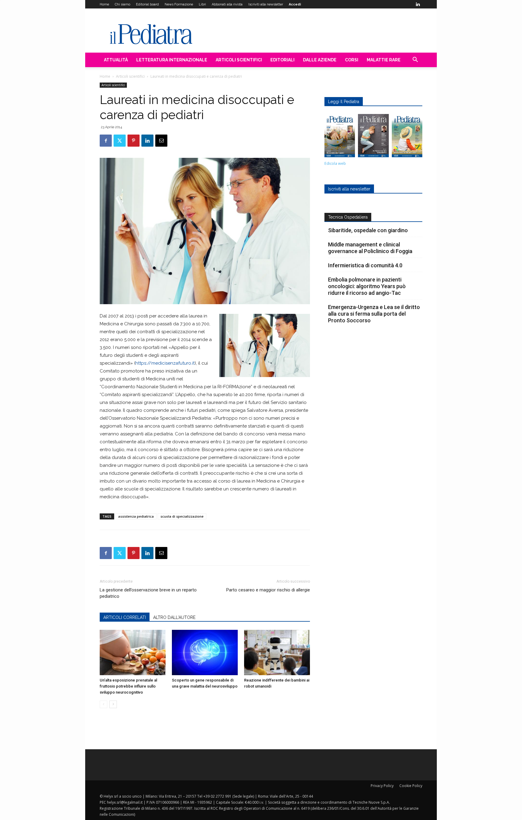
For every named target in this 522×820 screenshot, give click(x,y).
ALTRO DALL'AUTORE (174, 617)
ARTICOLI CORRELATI (124, 617)
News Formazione (179, 4)
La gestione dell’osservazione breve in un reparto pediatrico (148, 593)
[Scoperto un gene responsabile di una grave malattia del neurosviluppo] (205, 652)
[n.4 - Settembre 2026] (339, 137)
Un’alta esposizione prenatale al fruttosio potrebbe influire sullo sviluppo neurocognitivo (128, 686)
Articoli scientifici (239, 59)
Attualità (116, 59)
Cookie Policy (410, 785)
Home (104, 4)
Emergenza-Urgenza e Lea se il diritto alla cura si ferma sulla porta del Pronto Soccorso (374, 314)
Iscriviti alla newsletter (265, 4)
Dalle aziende (320, 59)
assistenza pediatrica (136, 516)
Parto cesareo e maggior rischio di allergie (268, 590)
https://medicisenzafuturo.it (165, 363)
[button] (415, 60)
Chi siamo (122, 4)
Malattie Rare (384, 59)
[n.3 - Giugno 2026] (373, 137)
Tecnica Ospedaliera (348, 217)
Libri (202, 4)
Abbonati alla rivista (227, 4)
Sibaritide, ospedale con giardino (368, 230)
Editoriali (282, 59)
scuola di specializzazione (182, 516)
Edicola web (335, 163)
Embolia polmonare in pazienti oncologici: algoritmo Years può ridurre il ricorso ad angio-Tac (367, 286)
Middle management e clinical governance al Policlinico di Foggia (370, 247)
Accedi (295, 4)
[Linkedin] (417, 4)
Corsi (351, 59)
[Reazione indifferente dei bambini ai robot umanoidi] (277, 652)
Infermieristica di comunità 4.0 (365, 265)
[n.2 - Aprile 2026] (407, 137)
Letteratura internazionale (171, 59)
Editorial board (147, 4)
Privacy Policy (382, 785)
